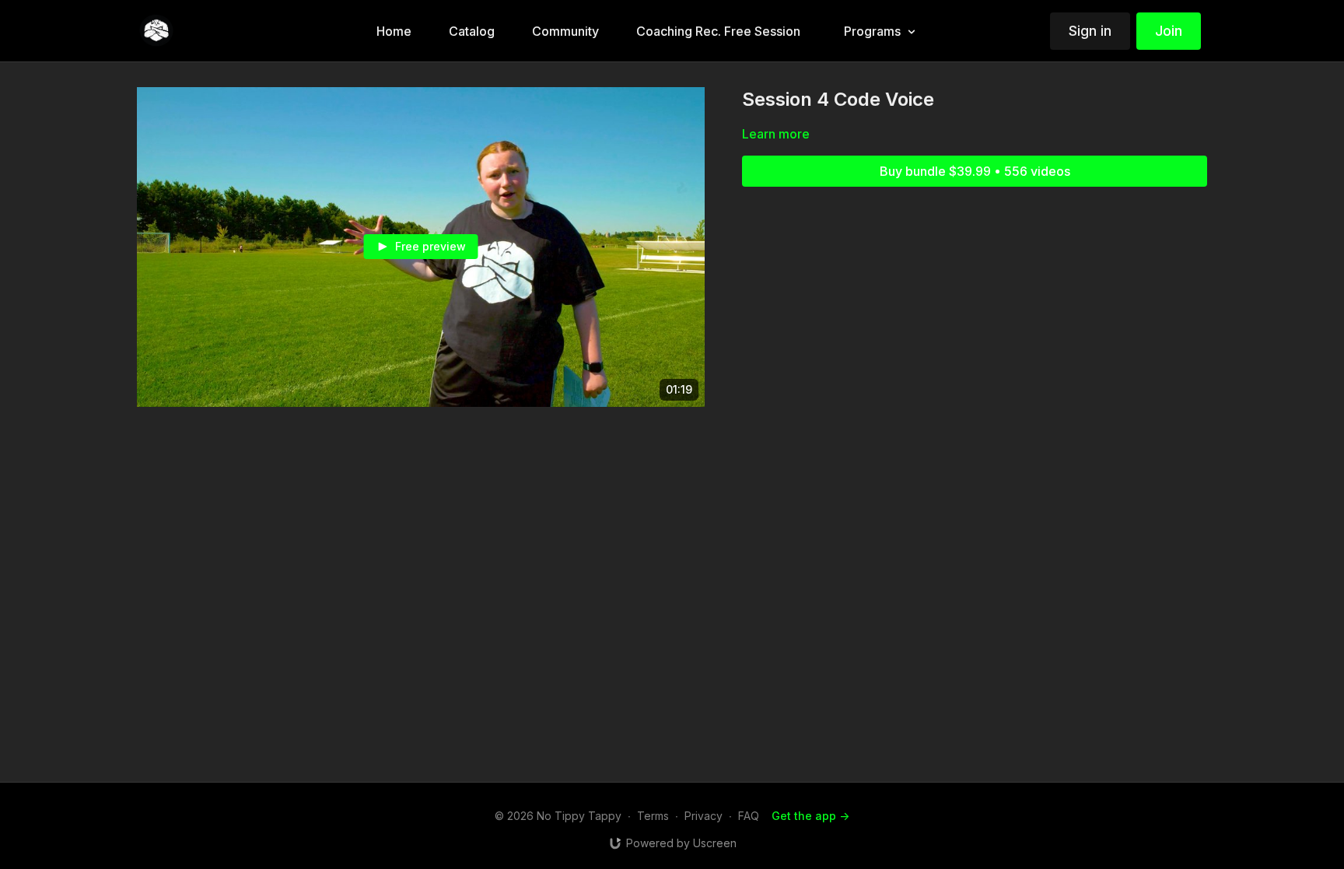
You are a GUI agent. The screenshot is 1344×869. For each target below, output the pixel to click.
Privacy (703, 815)
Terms (653, 815)
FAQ (748, 815)
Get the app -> (810, 815)
